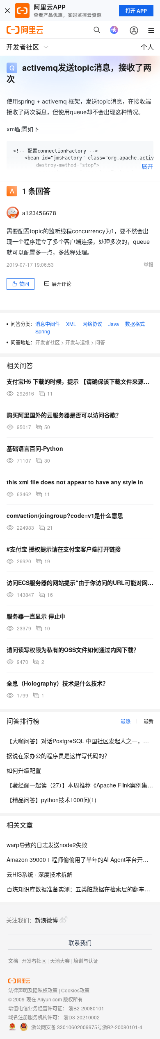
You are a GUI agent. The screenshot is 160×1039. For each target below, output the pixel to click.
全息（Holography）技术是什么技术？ (57, 683)
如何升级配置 (24, 770)
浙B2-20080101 (86, 1008)
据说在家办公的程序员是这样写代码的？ (58, 755)
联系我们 (80, 942)
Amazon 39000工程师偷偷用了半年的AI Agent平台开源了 (80, 859)
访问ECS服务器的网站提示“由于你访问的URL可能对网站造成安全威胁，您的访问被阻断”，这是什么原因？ (80, 582)
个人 (147, 47)
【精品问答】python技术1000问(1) (51, 800)
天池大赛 (60, 960)
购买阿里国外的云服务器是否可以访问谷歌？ (64, 415)
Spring (42, 331)
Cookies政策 (75, 990)
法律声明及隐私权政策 (32, 990)
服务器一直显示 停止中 (36, 616)
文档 (13, 960)
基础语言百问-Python (35, 448)
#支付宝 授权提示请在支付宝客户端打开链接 (64, 549)
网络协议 (92, 323)
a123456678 (39, 213)
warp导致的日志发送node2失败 (47, 845)
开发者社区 (47, 342)
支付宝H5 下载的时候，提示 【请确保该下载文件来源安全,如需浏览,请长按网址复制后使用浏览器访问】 (80, 381)
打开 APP (136, 10)
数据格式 (135, 323)
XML (71, 323)
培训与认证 (85, 960)
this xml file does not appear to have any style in (75, 482)
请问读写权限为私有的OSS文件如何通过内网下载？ (73, 649)
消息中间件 (47, 323)
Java (113, 323)
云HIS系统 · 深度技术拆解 (40, 874)
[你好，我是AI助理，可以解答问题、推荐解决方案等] (114, 29)
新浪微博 (46, 920)
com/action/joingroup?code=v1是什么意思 (65, 515)
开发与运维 (77, 342)
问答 (100, 342)
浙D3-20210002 (82, 1017)
